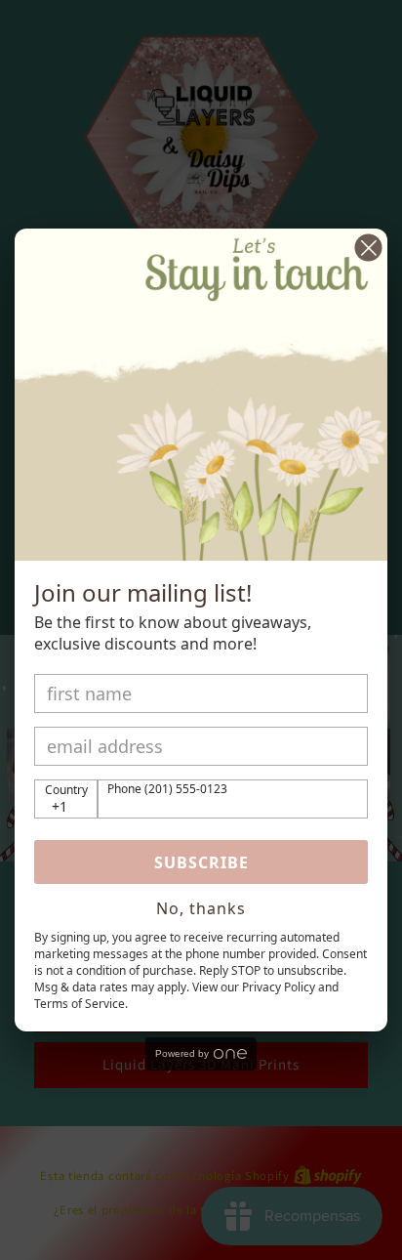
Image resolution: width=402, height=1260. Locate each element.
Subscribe (201, 862)
